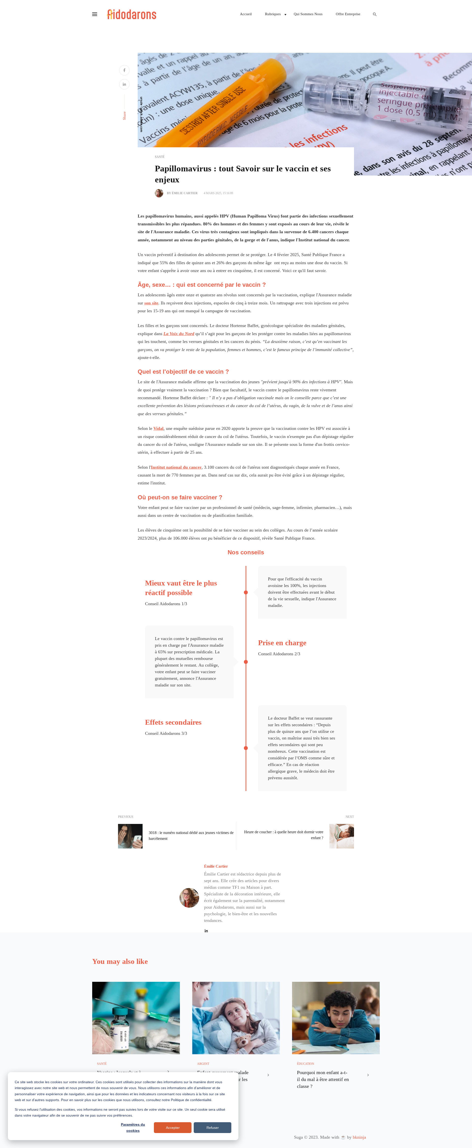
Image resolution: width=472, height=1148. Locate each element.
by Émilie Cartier (182, 193)
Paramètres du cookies (133, 1127)
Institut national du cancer (176, 467)
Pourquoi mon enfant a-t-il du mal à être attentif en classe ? (323, 1079)
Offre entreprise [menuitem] (348, 14)
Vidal (158, 428)
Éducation (305, 1064)
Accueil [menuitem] (246, 14)
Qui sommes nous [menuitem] (308, 14)
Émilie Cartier (216, 866)
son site (151, 303)
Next (350, 817)
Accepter (173, 1128)
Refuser (212, 1128)
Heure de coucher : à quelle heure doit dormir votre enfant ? (283, 835)
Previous (125, 817)
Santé (159, 157)
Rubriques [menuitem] (273, 14)
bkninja (359, 1137)
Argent (203, 1064)
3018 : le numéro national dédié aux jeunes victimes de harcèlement (191, 836)
